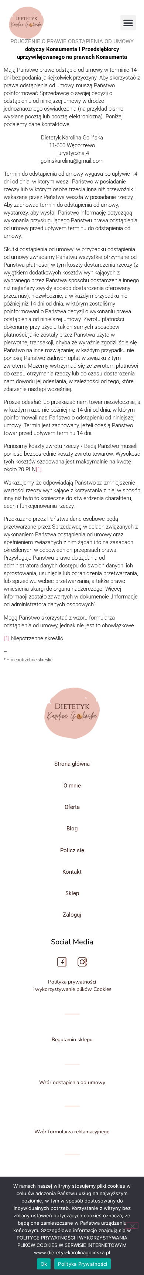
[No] (132, 1225)
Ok (44, 1264)
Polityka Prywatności (82, 1264)
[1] (39, 469)
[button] (128, 22)
